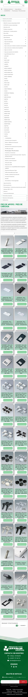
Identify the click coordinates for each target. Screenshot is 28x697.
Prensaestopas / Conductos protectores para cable (14, 187)
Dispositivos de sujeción (10, 158)
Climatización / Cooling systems (10, 31)
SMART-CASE (7, 119)
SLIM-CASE (6, 115)
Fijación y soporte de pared (10, 160)
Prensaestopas (8, 144)
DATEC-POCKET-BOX (8, 74)
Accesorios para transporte (11, 140)
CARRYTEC (6, 62)
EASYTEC (6, 80)
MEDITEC (6, 95)
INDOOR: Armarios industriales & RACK (12, 23)
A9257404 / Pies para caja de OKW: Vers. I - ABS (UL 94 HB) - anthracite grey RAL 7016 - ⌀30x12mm (7, 467)
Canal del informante (7, 692)
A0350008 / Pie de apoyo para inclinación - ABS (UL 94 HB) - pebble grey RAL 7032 (7, 563)
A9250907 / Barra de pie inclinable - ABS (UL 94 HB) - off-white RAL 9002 (21, 587)
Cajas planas (7, 43)
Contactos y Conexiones (10, 152)
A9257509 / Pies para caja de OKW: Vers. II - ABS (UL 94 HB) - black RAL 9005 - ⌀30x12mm (21, 539)
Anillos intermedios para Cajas (11, 172)
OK (24, 681)
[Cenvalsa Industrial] (14, 2)
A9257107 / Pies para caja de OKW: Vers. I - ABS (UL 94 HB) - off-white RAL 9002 (21, 395)
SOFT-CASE (6, 128)
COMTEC (6, 64)
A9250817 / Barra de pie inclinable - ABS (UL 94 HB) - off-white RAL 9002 (7, 371)
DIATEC (5, 78)
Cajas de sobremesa (8, 41)
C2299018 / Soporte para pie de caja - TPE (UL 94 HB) (21, 611)
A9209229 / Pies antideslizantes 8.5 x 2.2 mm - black (21, 299)
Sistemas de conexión (7, 18)
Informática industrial (7, 195)
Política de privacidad (18, 689)
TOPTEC (6, 134)
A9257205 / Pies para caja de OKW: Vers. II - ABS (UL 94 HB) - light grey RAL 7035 (21, 419)
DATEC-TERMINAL (8, 76)
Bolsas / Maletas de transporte (11, 142)
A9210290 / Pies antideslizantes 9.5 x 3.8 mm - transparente (7, 323)
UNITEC (6, 136)
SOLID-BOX (6, 130)
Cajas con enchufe (8, 49)
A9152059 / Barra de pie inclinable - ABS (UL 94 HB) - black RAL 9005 (21, 275)
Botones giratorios (7, 185)
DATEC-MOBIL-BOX (8, 72)
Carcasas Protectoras (9, 176)
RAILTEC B (6, 107)
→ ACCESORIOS (7, 138)
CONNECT (6, 66)
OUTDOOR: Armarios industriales (10, 25)
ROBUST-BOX (7, 111)
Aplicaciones (5, 200)
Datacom (5, 191)
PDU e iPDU (6, 33)
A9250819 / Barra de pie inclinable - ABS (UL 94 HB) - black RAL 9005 (21, 371)
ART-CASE (6, 56)
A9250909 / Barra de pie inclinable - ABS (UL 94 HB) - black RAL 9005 (7, 611)
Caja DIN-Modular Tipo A (9, 54)
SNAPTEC (6, 125)
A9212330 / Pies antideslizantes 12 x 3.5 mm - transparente (21, 323)
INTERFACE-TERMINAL (9, 93)
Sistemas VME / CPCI (8, 189)
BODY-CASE (6, 60)
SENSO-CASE (7, 113)
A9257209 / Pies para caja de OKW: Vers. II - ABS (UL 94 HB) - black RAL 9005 (21, 443)
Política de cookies (11, 691)
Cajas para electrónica (8, 35)
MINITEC (6, 99)
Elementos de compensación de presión (13, 146)
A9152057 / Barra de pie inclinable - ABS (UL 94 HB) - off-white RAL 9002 (21, 251)
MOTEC (5, 101)
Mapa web (8, 689)
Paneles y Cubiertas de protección (12, 174)
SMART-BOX (6, 117)
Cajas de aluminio (7, 183)
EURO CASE (6, 84)
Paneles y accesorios (8, 29)
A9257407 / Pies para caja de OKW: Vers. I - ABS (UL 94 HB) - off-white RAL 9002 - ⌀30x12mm (7, 491)
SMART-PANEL (7, 123)
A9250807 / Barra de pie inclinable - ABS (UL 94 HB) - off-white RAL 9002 (7, 347)
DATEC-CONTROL (8, 70)
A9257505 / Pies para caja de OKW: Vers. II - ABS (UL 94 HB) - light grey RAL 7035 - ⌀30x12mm (21, 515)
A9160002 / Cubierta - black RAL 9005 (21, 563)
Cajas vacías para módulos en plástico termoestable (15, 45)
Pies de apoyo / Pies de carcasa (12, 150)
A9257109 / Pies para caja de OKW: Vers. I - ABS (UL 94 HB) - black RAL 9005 (7, 419)
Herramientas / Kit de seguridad (11, 180)
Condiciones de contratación (20, 692)
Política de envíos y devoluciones (14, 694)
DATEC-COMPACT (8, 68)
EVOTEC (6, 86)
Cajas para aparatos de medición (11, 52)
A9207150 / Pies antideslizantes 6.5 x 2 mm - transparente (7, 299)
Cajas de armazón (8, 39)
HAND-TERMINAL (8, 88)
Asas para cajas (8, 162)
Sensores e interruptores (8, 197)
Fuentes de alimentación (9, 193)
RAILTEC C (6, 109)
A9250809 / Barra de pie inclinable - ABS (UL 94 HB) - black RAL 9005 (21, 347)
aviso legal (15, 677)
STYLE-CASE (7, 132)
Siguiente (23, 625)
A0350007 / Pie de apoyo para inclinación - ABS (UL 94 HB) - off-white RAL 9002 (7, 251)
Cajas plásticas (7, 37)
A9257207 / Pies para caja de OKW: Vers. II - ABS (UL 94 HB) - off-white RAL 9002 (7, 443)
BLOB (5, 58)
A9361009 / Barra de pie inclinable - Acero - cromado (7, 587)
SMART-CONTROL (8, 121)
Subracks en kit (7, 27)
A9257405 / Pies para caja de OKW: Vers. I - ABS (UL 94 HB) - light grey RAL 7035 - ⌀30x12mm (21, 467)
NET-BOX (6, 103)
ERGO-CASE (6, 82)
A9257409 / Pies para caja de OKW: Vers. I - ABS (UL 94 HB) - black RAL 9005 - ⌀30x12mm (21, 491)
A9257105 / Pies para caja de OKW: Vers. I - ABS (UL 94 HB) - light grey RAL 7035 (7, 395)
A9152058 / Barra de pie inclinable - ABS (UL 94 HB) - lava (7, 275)
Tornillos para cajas (9, 148)
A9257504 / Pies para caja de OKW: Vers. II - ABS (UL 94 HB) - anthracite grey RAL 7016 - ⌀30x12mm (7, 515)
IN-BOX (5, 91)
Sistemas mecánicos (7, 20)
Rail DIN (6, 178)
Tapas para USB (8, 164)
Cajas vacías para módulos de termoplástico (13, 47)
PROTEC (6, 105)
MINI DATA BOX (7, 97)
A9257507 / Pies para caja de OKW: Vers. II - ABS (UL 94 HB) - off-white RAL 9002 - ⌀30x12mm (7, 539)
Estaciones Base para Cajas (11, 170)
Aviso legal (19, 691)
